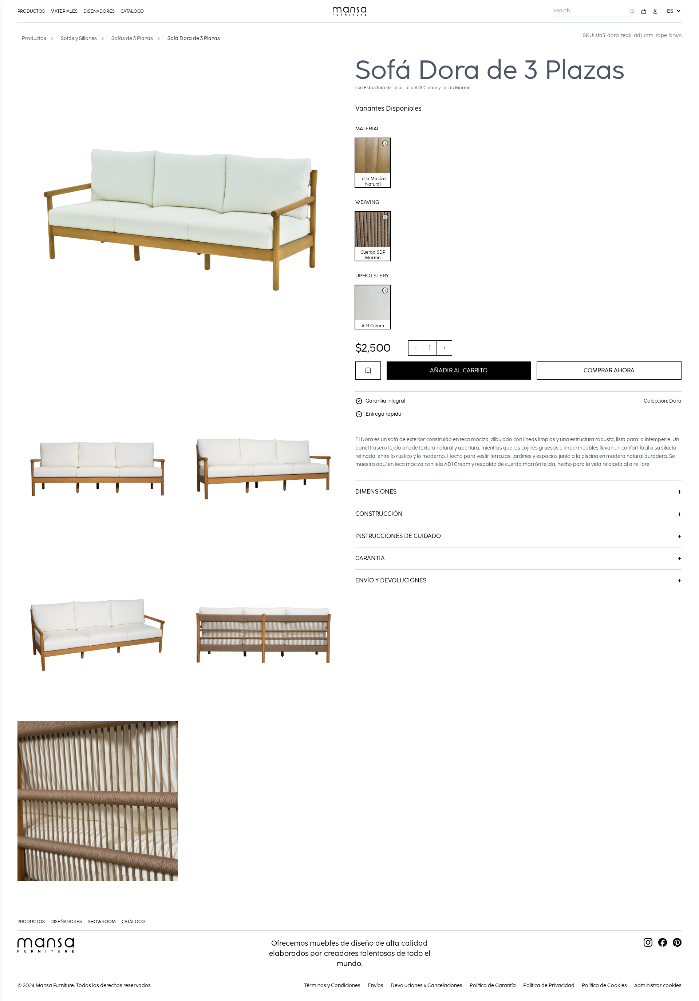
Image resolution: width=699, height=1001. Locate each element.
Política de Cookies (604, 985)
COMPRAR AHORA (609, 370)
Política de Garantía (493, 985)
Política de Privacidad (548, 985)
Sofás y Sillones (79, 38)
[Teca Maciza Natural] (385, 143)
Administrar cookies (658, 985)
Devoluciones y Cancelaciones (426, 985)
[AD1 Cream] (385, 290)
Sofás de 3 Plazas (132, 38)
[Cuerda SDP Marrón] (385, 217)
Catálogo (132, 11)
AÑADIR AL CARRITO (458, 370)
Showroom (102, 921)
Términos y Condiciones (332, 985)
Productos (31, 11)
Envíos (375, 985)
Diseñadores (99, 11)
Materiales (64, 11)
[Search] (632, 11)
